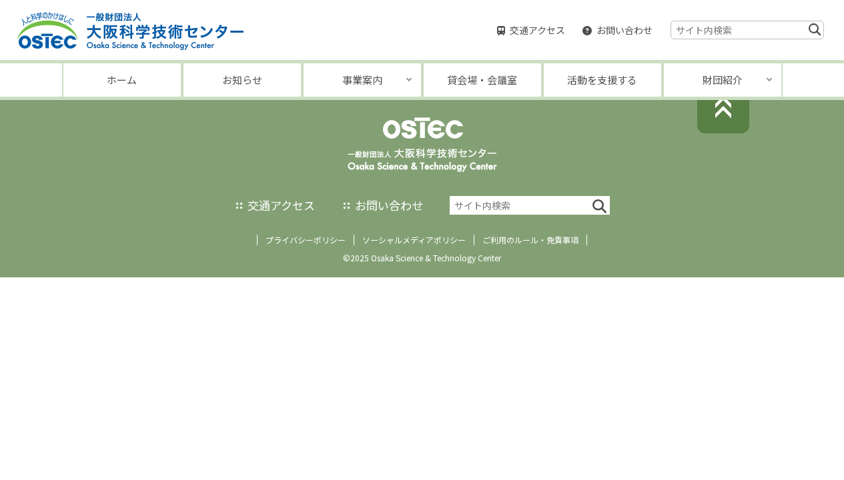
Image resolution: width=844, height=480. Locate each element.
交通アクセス (537, 30)
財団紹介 (723, 80)
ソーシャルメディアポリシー (414, 239)
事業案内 (362, 80)
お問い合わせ (624, 30)
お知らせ (242, 80)
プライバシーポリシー (306, 239)
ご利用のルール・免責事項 (530, 239)
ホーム (122, 80)
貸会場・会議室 (482, 80)
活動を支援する (602, 80)
